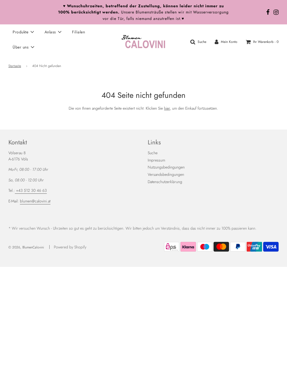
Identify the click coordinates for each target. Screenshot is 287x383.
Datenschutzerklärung (165, 181)
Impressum (156, 160)
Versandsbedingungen (166, 174)
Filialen (78, 32)
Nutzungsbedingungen (166, 167)
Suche (153, 153)
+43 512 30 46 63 (31, 190)
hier (167, 108)
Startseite (14, 65)
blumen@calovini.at (35, 201)
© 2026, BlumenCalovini (26, 247)
